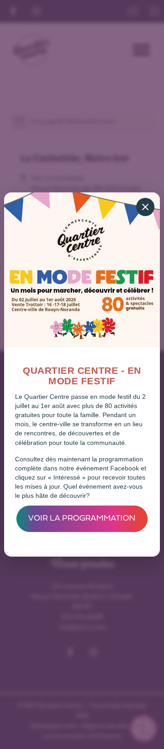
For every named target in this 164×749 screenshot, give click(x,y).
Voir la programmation (82, 518)
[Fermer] (145, 207)
